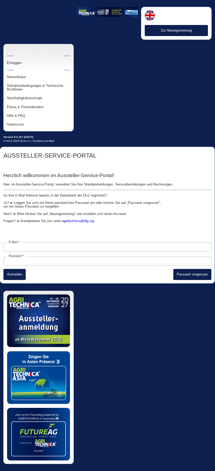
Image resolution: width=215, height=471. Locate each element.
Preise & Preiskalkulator (25, 107)
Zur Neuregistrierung (176, 30)
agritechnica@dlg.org (78, 221)
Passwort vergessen (192, 274)
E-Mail (13, 242)
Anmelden (14, 274)
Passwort (15, 256)
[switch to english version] (150, 16)
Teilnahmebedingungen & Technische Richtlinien (35, 87)
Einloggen (14, 63)
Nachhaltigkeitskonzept (24, 98)
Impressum (15, 124)
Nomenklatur (16, 77)
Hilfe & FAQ (16, 116)
